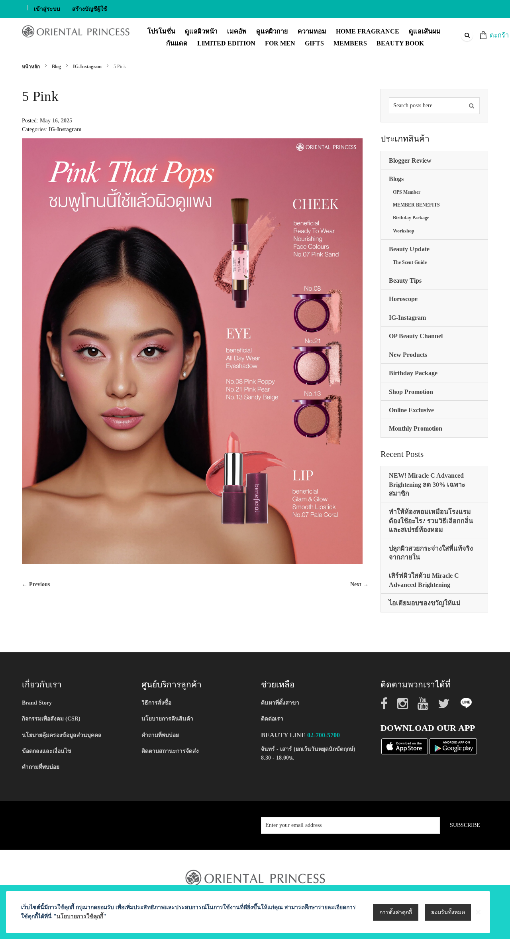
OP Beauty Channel (416, 336)
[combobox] (466, 35)
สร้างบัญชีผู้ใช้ (89, 9)
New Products (408, 354)
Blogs (396, 179)
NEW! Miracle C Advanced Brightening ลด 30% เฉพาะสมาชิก (427, 484)
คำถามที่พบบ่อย (40, 767)
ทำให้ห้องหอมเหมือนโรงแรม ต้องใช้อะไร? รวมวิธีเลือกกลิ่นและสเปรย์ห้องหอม (431, 520)
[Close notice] (478, 912)
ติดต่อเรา (272, 719)
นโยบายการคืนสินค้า (167, 719)
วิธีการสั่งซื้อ (156, 703)
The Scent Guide (410, 262)
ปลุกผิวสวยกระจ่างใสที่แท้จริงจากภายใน (431, 553)
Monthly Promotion (415, 428)
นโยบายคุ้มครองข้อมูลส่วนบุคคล (62, 735)
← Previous (36, 584)
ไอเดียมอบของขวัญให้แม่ (425, 603)
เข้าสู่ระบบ (47, 9)
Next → (359, 584)
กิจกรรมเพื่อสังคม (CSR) (51, 719)
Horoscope (403, 299)
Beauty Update (409, 249)
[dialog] (255, 912)
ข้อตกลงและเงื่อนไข (46, 751)
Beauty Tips (405, 280)
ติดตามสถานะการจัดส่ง (170, 751)
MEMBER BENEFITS (416, 205)
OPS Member (406, 192)
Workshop (403, 231)
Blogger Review (410, 160)
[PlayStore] (453, 746)
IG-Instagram (88, 66)
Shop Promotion (411, 392)
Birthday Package (411, 217)
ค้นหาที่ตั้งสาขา (280, 703)
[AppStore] (404, 746)
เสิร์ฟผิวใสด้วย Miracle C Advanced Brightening (424, 580)
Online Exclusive (411, 410)
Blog (57, 66)
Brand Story (37, 703)
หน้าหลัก (31, 66)
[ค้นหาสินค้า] (471, 105)
